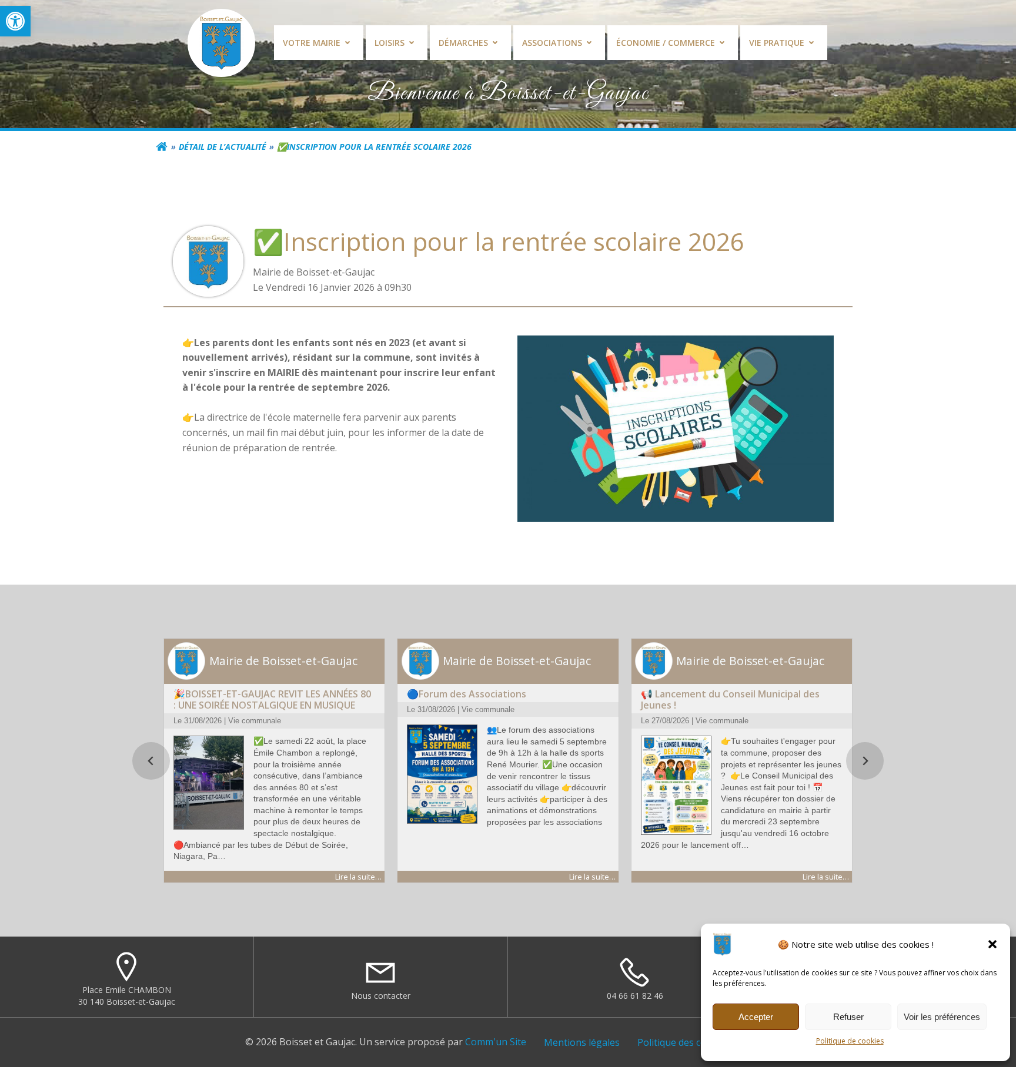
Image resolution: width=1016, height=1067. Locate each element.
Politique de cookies (850, 1041)
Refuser (848, 1017)
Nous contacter (380, 995)
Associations (552, 42)
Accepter (755, 1017)
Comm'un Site (495, 1041)
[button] (15, 21)
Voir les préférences (942, 1017)
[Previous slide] (151, 761)
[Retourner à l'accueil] (161, 146)
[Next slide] (865, 761)
